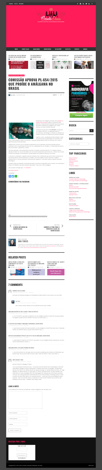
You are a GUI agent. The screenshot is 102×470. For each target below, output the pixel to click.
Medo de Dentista (51, 246)
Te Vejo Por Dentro (73, 165)
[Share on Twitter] (61, 95)
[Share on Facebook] (58, 95)
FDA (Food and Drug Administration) (78, 188)
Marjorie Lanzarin (80, 60)
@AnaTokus (27, 247)
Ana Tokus (12, 59)
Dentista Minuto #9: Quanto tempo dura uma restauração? (55, 263)
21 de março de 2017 (58, 267)
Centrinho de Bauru (73, 205)
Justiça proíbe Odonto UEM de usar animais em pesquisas (61, 56)
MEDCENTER (72, 201)
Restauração (44, 216)
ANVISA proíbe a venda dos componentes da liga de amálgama (16, 263)
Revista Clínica (72, 216)
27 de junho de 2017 (39, 267)
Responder (31, 292)
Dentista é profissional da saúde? (38, 56)
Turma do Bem (72, 193)
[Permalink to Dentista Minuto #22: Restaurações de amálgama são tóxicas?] (36, 272)
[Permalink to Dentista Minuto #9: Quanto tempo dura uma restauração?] (55, 272)
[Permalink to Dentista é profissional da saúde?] (40, 65)
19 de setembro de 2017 (20, 267)
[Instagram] (80, 3)
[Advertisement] (51, 33)
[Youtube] (89, 3)
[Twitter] (86, 3)
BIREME (71, 199)
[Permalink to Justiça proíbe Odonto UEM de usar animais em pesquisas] (62, 65)
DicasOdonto (72, 159)
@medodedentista (34, 247)
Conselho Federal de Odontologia (77, 179)
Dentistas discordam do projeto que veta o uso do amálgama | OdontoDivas (29, 336)
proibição (39, 216)
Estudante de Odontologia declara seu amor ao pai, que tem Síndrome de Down (83, 57)
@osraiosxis (43, 247)
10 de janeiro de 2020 (65, 59)
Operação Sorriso (73, 194)
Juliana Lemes (57, 59)
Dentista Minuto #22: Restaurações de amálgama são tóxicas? (36, 263)
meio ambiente (23, 216)
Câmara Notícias (14, 170)
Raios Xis (71, 164)
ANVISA (71, 185)
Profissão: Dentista (19, 75)
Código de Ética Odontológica (76, 210)
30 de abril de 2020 (41, 59)
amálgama (11, 216)
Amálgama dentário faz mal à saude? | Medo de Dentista (23, 312)
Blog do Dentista (73, 158)
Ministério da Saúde (74, 187)
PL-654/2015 (28, 167)
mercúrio (29, 216)
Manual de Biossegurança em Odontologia (79, 212)
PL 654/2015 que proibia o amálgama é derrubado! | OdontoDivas (25, 324)
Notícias (11, 75)
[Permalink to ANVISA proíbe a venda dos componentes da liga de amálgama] (17, 272)
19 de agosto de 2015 (21, 95)
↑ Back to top (91, 465)
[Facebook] (77, 3)
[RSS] (83, 3)
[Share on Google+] (63, 95)
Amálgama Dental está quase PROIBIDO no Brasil (21, 348)
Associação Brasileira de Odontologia (78, 180)
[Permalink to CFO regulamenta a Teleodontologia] (18, 65)
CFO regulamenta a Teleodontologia (14, 56)
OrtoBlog (71, 162)
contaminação (16, 216)
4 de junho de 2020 (19, 59)
